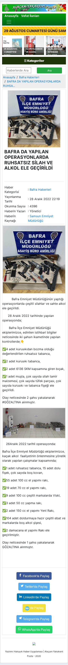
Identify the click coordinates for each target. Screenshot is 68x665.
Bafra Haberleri (29, 77)
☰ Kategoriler (34, 61)
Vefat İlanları (30, 16)
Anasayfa (11, 16)
